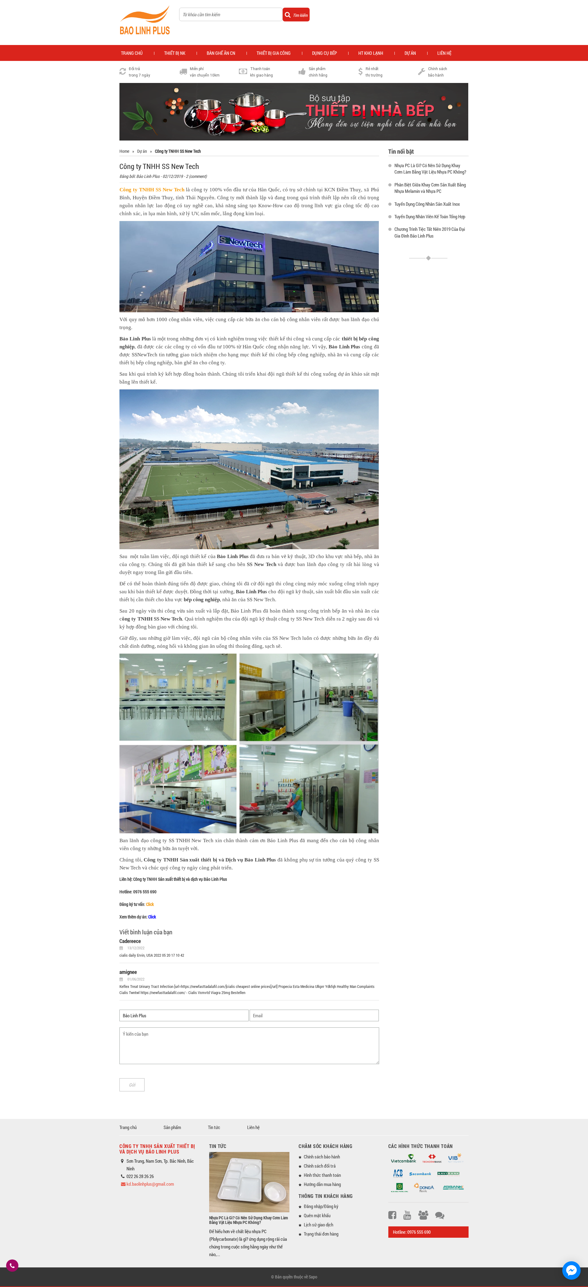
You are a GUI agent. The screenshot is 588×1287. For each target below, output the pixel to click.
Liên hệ (253, 1127)
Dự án (410, 53)
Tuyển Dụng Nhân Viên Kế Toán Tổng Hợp (429, 216)
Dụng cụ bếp (324, 53)
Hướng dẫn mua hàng (322, 1184)
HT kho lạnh (370, 53)
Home (124, 151)
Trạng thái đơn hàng (321, 1234)
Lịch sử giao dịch (318, 1224)
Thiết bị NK (174, 53)
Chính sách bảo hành (322, 1157)
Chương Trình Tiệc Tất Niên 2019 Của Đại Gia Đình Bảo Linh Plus (429, 232)
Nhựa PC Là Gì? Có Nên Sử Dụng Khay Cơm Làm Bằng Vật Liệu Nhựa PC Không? (430, 168)
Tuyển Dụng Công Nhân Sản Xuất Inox (427, 204)
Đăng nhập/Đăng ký (321, 1206)
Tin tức (214, 1127)
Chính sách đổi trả (320, 1166)
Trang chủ (128, 1127)
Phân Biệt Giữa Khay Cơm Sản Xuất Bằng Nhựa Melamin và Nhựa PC (430, 188)
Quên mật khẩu (317, 1215)
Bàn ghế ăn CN (221, 53)
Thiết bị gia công (274, 53)
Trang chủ (132, 53)
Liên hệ (444, 53)
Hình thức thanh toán (322, 1175)
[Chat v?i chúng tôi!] (571, 1270)
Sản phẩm (172, 1127)
